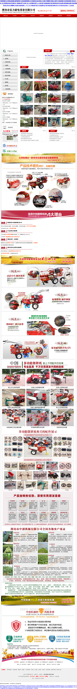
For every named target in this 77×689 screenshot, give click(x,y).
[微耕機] (68, 114)
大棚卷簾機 (7, 89)
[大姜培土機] (68, 78)
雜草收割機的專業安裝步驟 (26, 138)
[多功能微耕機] (54, 78)
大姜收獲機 (48, 669)
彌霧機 (6, 82)
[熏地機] (68, 90)
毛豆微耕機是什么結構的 (54, 140)
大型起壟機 (40, 79)
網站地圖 (57, 676)
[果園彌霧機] (26, 126)
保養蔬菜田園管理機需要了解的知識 (56, 133)
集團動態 (24, 130)
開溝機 (40, 91)
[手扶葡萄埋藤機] (54, 90)
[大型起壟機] (40, 78)
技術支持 (33, 15)
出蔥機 (43, 669)
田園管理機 (7, 62)
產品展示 (24, 67)
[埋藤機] (40, 126)
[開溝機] (40, 90)
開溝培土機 (7, 55)
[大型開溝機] (40, 102)
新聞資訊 (51, 15)
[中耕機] (40, 114)
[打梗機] (54, 102)
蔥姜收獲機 (7, 75)
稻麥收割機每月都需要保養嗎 (26, 135)
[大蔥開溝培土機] (26, 90)
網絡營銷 (60, 15)
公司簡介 (15, 15)
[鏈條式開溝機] (26, 78)
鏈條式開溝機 (26, 79)
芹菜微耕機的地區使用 (53, 135)
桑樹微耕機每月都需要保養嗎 (26, 133)
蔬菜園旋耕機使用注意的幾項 (55, 138)
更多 (72, 51)
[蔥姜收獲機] (26, 114)
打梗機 (54, 103)
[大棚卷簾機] (26, 102)
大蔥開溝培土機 (27, 91)
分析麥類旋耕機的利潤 (25, 136)
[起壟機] (68, 102)
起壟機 (6, 65)
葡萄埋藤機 (7, 72)
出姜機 (39, 669)
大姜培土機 (68, 79)
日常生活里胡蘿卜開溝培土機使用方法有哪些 (30, 140)
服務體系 (42, 15)
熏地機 (6, 85)
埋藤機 (40, 127)
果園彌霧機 (26, 127)
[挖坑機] (54, 126)
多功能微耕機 (54, 79)
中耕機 (40, 115)
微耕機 (6, 58)
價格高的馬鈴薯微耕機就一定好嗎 (56, 136)
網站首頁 (6, 15)
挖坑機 (6, 78)
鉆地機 (36, 669)
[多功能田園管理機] (68, 126)
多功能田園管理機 (68, 127)
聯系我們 (69, 15)
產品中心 (24, 15)
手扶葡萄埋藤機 (54, 91)
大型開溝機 (7, 68)
